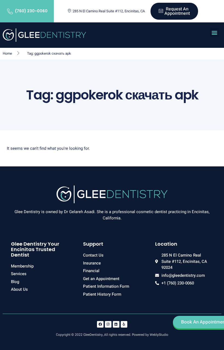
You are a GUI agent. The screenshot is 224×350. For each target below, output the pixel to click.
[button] (214, 32)
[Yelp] (124, 324)
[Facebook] (100, 324)
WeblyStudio (159, 334)
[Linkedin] (116, 324)
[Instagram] (108, 324)
